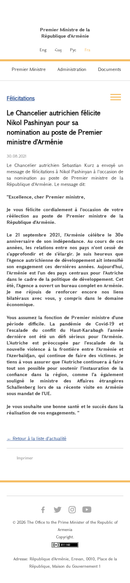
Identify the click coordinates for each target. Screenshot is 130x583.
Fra (87, 49)
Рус (73, 49)
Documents (109, 69)
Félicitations (21, 98)
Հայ (58, 49)
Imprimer (25, 457)
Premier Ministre (29, 69)
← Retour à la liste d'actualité (36, 438)
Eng (43, 49)
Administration (71, 69)
